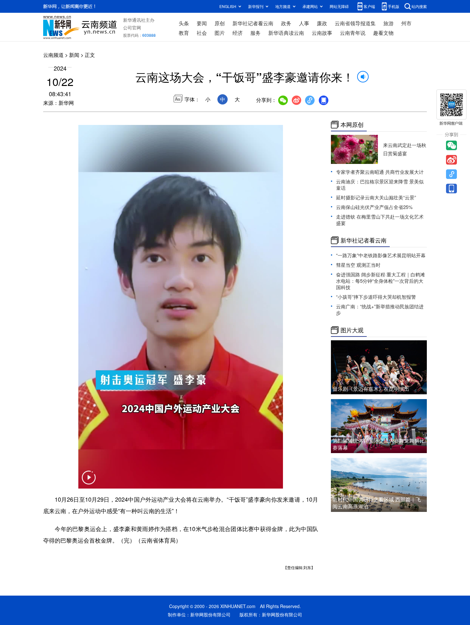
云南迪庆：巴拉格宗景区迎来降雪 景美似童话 (380, 184)
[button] (89, 481)
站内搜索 (419, 6)
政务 (286, 23)
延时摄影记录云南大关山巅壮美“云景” (376, 197)
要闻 (202, 23)
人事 (304, 23)
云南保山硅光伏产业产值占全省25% (374, 207)
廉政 (322, 23)
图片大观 (352, 330)
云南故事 (322, 32)
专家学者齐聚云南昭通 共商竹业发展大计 (380, 171)
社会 (202, 32)
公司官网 (132, 27)
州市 (406, 23)
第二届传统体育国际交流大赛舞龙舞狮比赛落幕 (379, 444)
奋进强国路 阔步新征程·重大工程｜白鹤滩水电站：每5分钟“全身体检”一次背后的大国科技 (380, 280)
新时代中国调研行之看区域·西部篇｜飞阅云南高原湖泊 (377, 503)
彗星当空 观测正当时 (358, 264)
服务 (255, 32)
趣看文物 (383, 32)
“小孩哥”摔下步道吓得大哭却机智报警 (376, 296)
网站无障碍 (339, 6)
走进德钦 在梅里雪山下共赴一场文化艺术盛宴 (380, 219)
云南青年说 (352, 32)
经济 (237, 32)
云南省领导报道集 (355, 23)
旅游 (388, 23)
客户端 (369, 6)
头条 (184, 23)
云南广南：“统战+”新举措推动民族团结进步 (380, 309)
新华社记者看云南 (252, 23)
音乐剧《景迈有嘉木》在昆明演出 (371, 388)
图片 (220, 32)
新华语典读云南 (286, 32)
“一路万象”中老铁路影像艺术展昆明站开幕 (381, 255)
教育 (184, 32)
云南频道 (53, 54)
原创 (220, 23)
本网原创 (352, 124)
